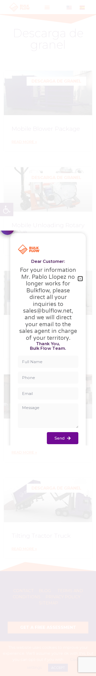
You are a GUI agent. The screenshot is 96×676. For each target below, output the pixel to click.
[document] (48, 338)
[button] (80, 279)
